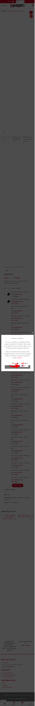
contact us (19, 358)
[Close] (33, 333)
